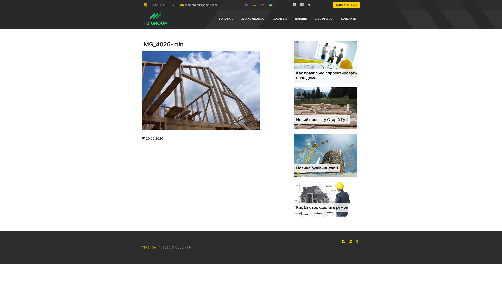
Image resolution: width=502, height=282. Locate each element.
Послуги (280, 18)
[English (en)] (246, 4)
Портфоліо (324, 18)
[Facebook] (294, 4)
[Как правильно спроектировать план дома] (325, 61)
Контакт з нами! (346, 4)
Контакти (348, 18)
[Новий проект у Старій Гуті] (325, 108)
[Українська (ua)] (270, 4)
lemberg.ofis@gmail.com (201, 4)
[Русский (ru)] (262, 4)
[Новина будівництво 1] (325, 155)
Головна (226, 18)
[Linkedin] (302, 4)
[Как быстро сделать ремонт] (325, 199)
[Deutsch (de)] (254, 4)
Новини (301, 18)
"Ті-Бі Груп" (151, 247)
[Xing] (309, 4)
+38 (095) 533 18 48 (162, 4)
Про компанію (253, 18)
